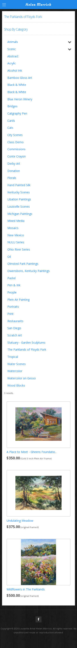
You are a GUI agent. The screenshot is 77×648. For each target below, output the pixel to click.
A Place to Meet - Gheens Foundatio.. (31, 452)
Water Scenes (16, 364)
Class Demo (15, 142)
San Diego (14, 328)
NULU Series (15, 242)
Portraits (13, 307)
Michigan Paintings (19, 214)
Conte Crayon (16, 156)
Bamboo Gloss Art (19, 78)
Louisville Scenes (18, 206)
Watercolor (14, 371)
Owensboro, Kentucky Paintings (28, 271)
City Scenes (15, 135)
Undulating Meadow (20, 521)
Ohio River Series (18, 249)
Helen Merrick (38, 4)
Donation (13, 171)
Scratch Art (14, 335)
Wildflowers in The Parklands (26, 589)
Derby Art (13, 164)
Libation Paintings (19, 199)
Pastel (11, 278)
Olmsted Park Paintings (22, 264)
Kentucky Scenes (18, 192)
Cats (10, 128)
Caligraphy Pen (17, 113)
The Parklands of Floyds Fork (26, 349)
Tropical (12, 357)
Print (10, 314)
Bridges (12, 106)
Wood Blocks (16, 385)
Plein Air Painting (18, 300)
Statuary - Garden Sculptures (26, 342)
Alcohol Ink (14, 70)
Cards (11, 121)
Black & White (16, 85)
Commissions (16, 149)
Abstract (12, 56)
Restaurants (15, 321)
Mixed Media (15, 221)
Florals (11, 178)
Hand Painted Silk (18, 185)
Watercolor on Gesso (21, 378)
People (12, 292)
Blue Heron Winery (19, 99)
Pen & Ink (13, 285)
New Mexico (15, 235)
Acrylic (11, 63)
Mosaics (12, 228)
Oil (9, 257)
